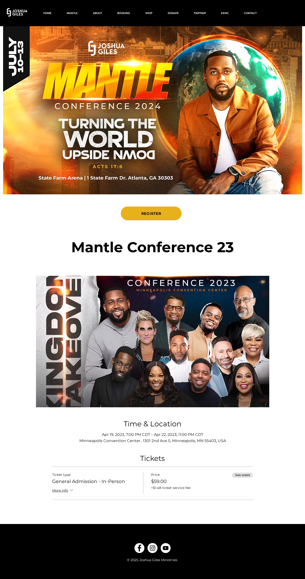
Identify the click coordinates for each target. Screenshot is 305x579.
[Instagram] (152, 548)
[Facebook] (139, 548)
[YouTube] (166, 548)
